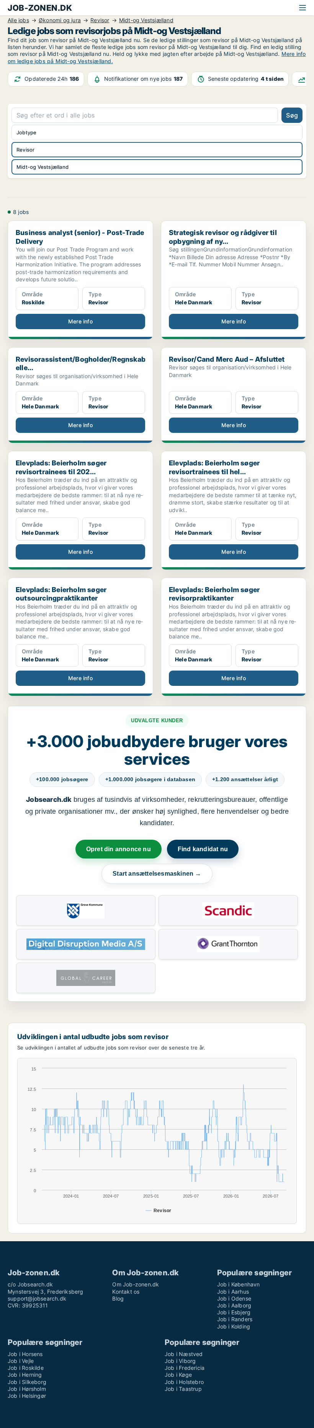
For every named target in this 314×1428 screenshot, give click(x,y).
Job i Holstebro (184, 1382)
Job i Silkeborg (27, 1382)
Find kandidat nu (203, 849)
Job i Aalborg (234, 1305)
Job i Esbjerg (234, 1312)
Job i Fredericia (184, 1367)
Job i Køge (178, 1374)
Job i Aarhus (233, 1291)
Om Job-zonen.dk (135, 1284)
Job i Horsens (25, 1354)
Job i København (238, 1284)
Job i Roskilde (26, 1367)
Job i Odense (234, 1298)
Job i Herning (25, 1374)
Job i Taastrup (183, 1389)
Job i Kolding (233, 1326)
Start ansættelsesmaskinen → (157, 873)
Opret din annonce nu (118, 849)
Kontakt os (125, 1291)
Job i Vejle (21, 1361)
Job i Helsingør (27, 1395)
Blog (118, 1298)
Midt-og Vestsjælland (42, 167)
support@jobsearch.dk (37, 1298)
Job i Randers (235, 1319)
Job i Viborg (180, 1361)
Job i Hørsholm (27, 1389)
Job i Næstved (184, 1354)
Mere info (80, 321)
